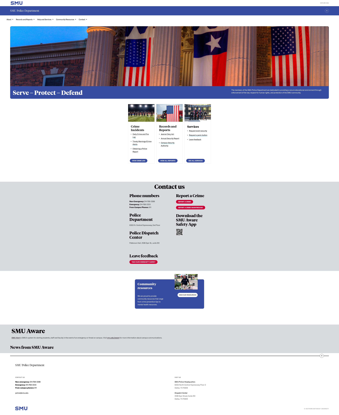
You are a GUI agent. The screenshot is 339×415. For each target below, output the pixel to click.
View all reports (167, 161)
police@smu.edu (21, 393)
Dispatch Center (181, 393)
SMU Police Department (24, 10)
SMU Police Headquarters (185, 382)
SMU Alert (16, 338)
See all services (195, 161)
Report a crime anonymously (190, 208)
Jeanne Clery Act (167, 134)
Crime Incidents (137, 128)
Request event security (198, 131)
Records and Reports (167, 128)
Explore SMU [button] (324, 3)
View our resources (187, 295)
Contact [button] (82, 19)
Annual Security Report (170, 138)
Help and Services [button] (44, 19)
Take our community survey (143, 262)
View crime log (138, 161)
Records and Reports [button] (24, 19)
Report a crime (184, 202)
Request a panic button (198, 135)
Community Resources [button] (65, 19)
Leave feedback (195, 139)
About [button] (9, 19)
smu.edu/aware (113, 338)
